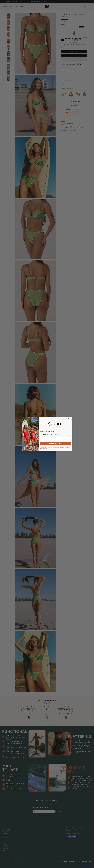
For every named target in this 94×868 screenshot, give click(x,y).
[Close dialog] (69, 419)
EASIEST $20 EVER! (55, 443)
